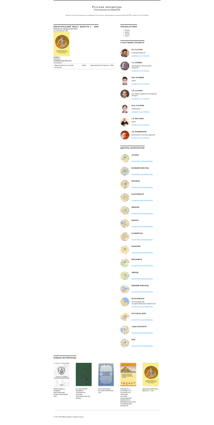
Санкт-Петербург (139, 326)
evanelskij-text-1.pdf (62, 31)
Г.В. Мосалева (138, 118)
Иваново (135, 207)
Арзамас (135, 155)
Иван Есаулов (66, 417)
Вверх (83, 65)
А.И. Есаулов (58, 62)
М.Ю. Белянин (138, 77)
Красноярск (137, 259)
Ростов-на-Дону (139, 313)
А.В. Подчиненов (139, 131)
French (127, 36)
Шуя (133, 339)
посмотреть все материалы (142, 161)
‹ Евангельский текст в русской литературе (63, 66)
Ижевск (135, 220)
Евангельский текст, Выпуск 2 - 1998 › (102, 65)
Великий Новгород (140, 168)
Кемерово (136, 246)
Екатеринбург (138, 194)
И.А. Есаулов (137, 49)
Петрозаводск (138, 298)
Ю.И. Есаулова (138, 105)
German (127, 34)
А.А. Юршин (137, 62)
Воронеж (136, 181)
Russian (127, 30)
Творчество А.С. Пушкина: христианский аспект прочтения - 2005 (61, 392)
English (127, 32)
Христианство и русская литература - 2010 (106, 391)
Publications (57, 59)
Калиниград (137, 233)
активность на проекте (140, 56)
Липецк (135, 272)
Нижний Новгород (140, 285)
